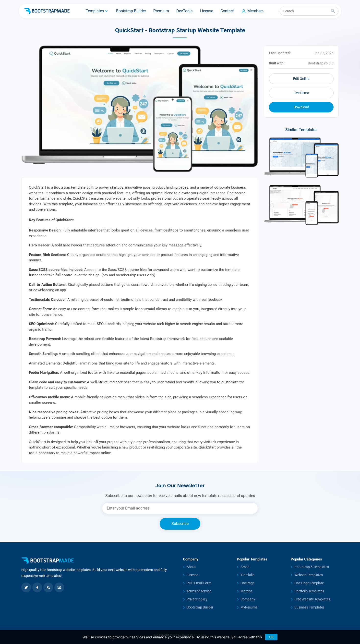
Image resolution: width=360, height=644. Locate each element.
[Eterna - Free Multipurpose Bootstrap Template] (301, 205)
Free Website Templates (312, 599)
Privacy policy (197, 599)
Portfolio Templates (309, 591)
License (206, 11)
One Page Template (309, 583)
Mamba (246, 591)
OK (271, 637)
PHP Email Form (199, 583)
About (191, 567)
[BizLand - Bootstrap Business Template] (301, 157)
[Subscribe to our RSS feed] (48, 587)
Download (301, 107)
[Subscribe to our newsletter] (59, 587)
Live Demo (301, 93)
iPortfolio (247, 575)
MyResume (248, 607)
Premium (161, 11)
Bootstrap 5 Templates (311, 567)
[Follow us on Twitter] (26, 587)
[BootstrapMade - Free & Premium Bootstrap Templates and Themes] (47, 11)
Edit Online (301, 79)
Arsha (245, 567)
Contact (227, 11)
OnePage (247, 583)
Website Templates (308, 575)
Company (247, 599)
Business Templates (309, 607)
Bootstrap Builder (131, 11)
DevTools (184, 11)
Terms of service (199, 591)
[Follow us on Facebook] (37, 587)
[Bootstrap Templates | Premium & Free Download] (99, 560)
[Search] (333, 11)
